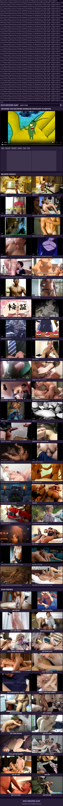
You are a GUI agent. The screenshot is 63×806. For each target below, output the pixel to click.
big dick (14, 148)
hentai (19, 148)
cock (24, 148)
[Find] (61, 105)
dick (28, 148)
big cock (7, 148)
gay (3, 148)
